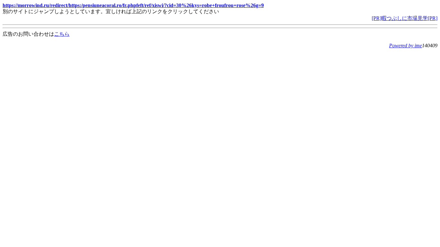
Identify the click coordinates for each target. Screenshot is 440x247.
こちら (62, 34)
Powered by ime (405, 45)
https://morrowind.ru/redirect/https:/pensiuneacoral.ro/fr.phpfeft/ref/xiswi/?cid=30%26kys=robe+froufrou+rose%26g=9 (133, 5)
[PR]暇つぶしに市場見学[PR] (404, 18)
